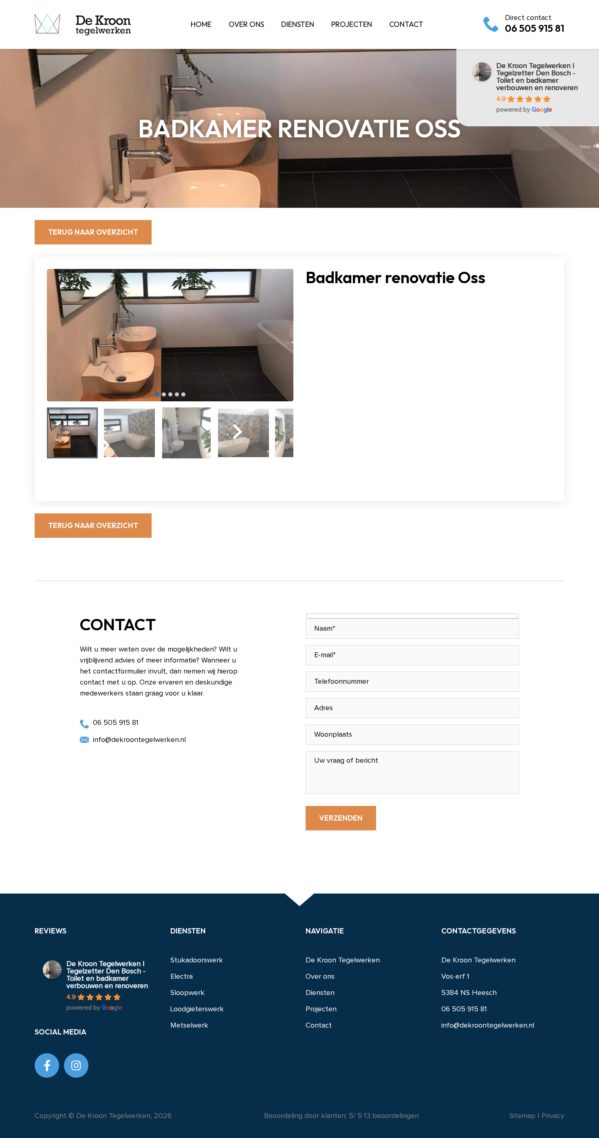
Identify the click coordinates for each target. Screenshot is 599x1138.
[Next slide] (236, 432)
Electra (181, 976)
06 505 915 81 (534, 24)
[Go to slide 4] (177, 394)
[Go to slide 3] (170, 394)
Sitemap (523, 1116)
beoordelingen (390, 1116)
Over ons (320, 976)
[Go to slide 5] (183, 394)
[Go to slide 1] (157, 394)
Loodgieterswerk (197, 1009)
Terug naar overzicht (93, 232)
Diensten (320, 993)
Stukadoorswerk (196, 960)
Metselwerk (189, 1025)
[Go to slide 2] (164, 394)
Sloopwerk (187, 993)
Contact (319, 1025)
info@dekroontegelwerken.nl (139, 740)
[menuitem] (72, 432)
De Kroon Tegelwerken (343, 960)
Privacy (553, 1116)
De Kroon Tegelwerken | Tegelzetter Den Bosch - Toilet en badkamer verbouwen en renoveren (537, 77)
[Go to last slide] (104, 444)
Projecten (321, 1009)
